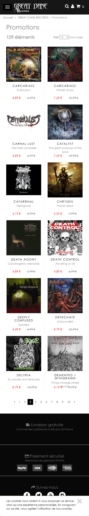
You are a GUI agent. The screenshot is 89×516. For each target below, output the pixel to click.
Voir (55, 37)
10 (68, 401)
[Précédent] (14, 402)
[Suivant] (74, 402)
